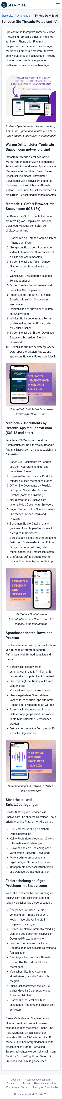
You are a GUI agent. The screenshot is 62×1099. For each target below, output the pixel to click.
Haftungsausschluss (45, 1083)
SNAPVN (42, 1094)
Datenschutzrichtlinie (18, 1083)
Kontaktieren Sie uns (17, 1087)
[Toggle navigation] (58, 5)
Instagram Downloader (45, 1087)
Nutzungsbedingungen (37, 1079)
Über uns (15, 1079)
